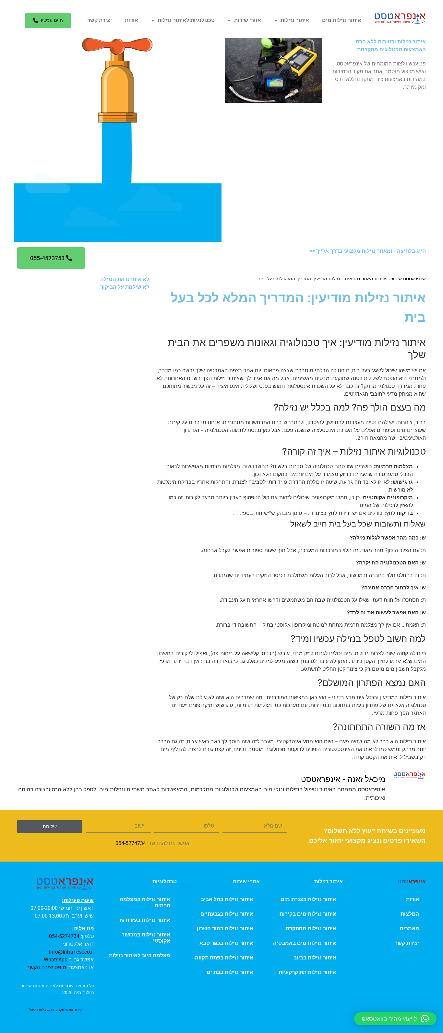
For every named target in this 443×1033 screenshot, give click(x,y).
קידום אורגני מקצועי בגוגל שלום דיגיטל (55, 1010)
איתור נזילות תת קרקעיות (307, 972)
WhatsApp (55, 960)
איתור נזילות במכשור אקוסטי (146, 938)
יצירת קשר (99, 20)
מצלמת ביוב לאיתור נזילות (139, 955)
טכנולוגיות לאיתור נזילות (186, 20)
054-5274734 (130, 843)
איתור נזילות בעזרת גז (145, 920)
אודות (131, 20)
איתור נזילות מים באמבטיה (304, 943)
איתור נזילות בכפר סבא (226, 943)
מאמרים (365, 278)
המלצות (410, 914)
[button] (395, 1018)
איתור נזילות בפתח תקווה (224, 958)
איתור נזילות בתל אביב (227, 899)
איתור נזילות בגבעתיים (226, 914)
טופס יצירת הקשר (46, 967)
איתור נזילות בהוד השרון (225, 928)
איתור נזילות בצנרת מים (308, 899)
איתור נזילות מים (341, 20)
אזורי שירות (247, 20)
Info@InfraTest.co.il (71, 952)
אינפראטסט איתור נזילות (402, 278)
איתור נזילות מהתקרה (311, 928)
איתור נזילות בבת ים (230, 972)
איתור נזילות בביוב (314, 958)
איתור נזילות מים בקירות (308, 914)
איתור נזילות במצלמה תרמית (145, 902)
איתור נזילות (295, 20)
